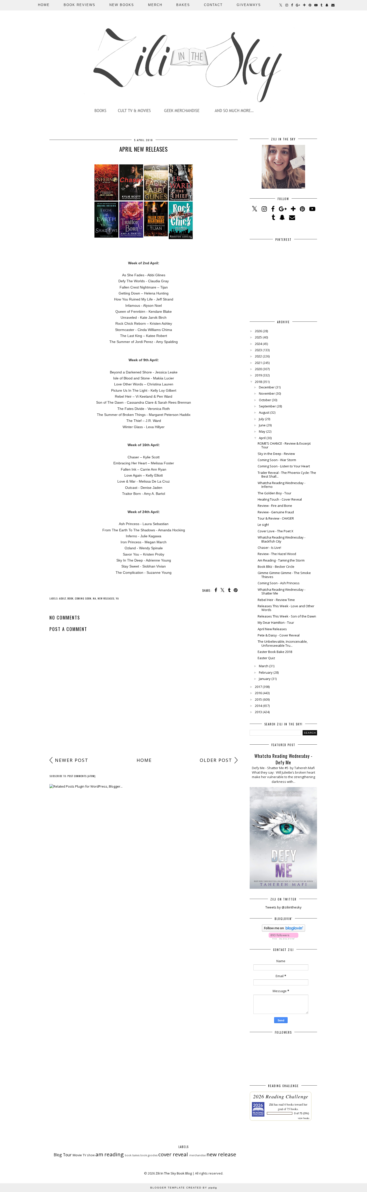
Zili (271, 1104)
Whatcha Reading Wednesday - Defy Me (283, 759)
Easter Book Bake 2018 (275, 651)
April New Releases (272, 629)
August (264, 412)
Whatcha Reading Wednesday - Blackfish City (281, 539)
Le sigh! (263, 524)
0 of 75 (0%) (301, 1113)
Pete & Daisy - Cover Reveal (279, 635)
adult (62, 598)
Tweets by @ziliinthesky (283, 907)
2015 (258, 699)
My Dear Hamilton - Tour (276, 622)
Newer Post (71, 760)
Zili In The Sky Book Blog (174, 1173)
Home (44, 5)
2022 (258, 356)
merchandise (197, 1155)
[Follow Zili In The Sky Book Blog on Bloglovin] (283, 930)
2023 (258, 350)
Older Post (216, 760)
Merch (155, 5)
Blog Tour (63, 1155)
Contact (213, 5)
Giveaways (249, 5)
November (267, 393)
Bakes (183, 5)
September (267, 406)
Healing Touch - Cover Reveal (280, 499)
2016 (258, 693)
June (262, 425)
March (263, 666)
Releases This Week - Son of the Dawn (287, 616)
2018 (258, 381)
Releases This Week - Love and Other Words (286, 608)
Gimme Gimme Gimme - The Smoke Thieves (284, 575)
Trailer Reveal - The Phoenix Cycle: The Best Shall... (287, 474)
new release (221, 1154)
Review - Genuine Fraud (276, 512)
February (266, 672)
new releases (106, 598)
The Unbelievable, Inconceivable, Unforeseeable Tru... (283, 643)
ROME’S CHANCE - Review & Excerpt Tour (284, 445)
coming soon (83, 598)
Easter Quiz (266, 658)
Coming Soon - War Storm (277, 460)
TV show (89, 1155)
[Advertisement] (143, 716)
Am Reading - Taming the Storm (281, 560)
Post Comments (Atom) (81, 776)
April (262, 438)
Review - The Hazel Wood (277, 554)
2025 (258, 337)
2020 (258, 369)
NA (94, 598)
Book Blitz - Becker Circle (276, 566)
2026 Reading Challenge (280, 1096)
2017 (258, 686)
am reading (109, 1154)
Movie (77, 1155)
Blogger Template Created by (183, 1187)
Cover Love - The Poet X (275, 531)
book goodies (149, 1155)
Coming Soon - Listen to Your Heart (284, 466)
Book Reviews (79, 5)
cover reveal (173, 1154)
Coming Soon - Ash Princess (279, 583)
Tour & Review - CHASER (276, 518)
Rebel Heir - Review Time (276, 599)
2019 (258, 375)
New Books (121, 5)
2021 (258, 362)
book (70, 598)
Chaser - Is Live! (269, 547)
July (261, 419)
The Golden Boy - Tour (274, 493)
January (265, 678)
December (267, 387)
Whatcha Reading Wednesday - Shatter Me (281, 591)
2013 (258, 712)
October (265, 400)
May (262, 431)
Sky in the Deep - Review (276, 453)
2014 (258, 705)
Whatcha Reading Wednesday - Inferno (281, 485)
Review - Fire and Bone (275, 505)
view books (303, 1118)
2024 (258, 343)
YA (117, 598)
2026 (258, 331)
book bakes (132, 1155)
